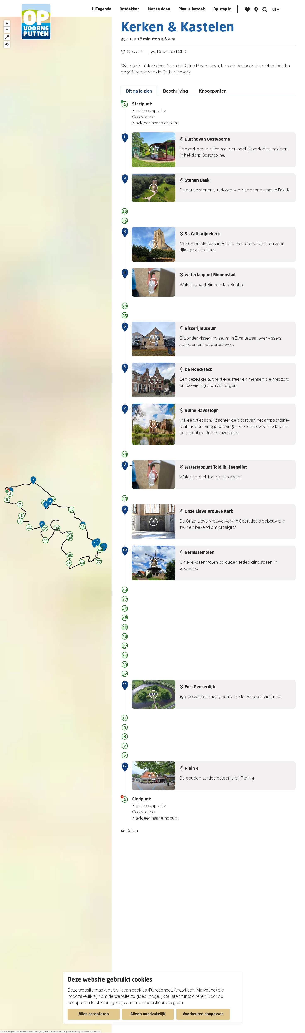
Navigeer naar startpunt (155, 123)
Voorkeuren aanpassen (203, 1014)
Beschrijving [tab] (175, 91)
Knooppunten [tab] (213, 91)
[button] (10, 494)
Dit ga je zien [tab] (139, 91)
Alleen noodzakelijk (148, 1014)
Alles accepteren (94, 1014)
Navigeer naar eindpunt (155, 818)
